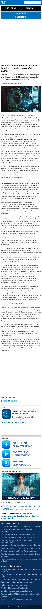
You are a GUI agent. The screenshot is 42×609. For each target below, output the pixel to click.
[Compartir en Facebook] (2, 401)
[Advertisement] (21, 42)
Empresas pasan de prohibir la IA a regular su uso (19, 551)
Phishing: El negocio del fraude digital (14, 588)
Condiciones (29, 607)
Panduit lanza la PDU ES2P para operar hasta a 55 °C (20, 534)
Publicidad (20, 607)
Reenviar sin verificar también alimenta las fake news (20, 537)
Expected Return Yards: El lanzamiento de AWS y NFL (20, 510)
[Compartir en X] (5, 401)
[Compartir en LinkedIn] (9, 401)
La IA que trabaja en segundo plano (14, 585)
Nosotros (11, 607)
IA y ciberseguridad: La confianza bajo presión (17, 591)
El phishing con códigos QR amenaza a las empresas (20, 526)
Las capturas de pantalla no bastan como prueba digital (21, 545)
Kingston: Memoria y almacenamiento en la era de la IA (21, 579)
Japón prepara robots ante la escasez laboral (17, 582)
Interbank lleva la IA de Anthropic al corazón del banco (20, 548)
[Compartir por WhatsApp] (12, 401)
